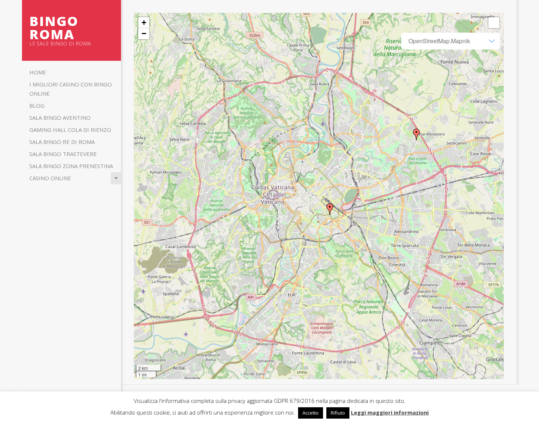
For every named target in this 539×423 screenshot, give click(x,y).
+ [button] (144, 22)
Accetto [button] (310, 412)
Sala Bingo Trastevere (63, 153)
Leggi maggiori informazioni (390, 412)
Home (37, 72)
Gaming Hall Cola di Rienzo (70, 129)
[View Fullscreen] (493, 22)
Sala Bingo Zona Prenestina (71, 166)
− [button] (144, 33)
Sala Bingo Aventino (60, 117)
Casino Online (50, 178)
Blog (36, 105)
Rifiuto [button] (338, 412)
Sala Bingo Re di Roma (62, 141)
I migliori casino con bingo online (70, 89)
